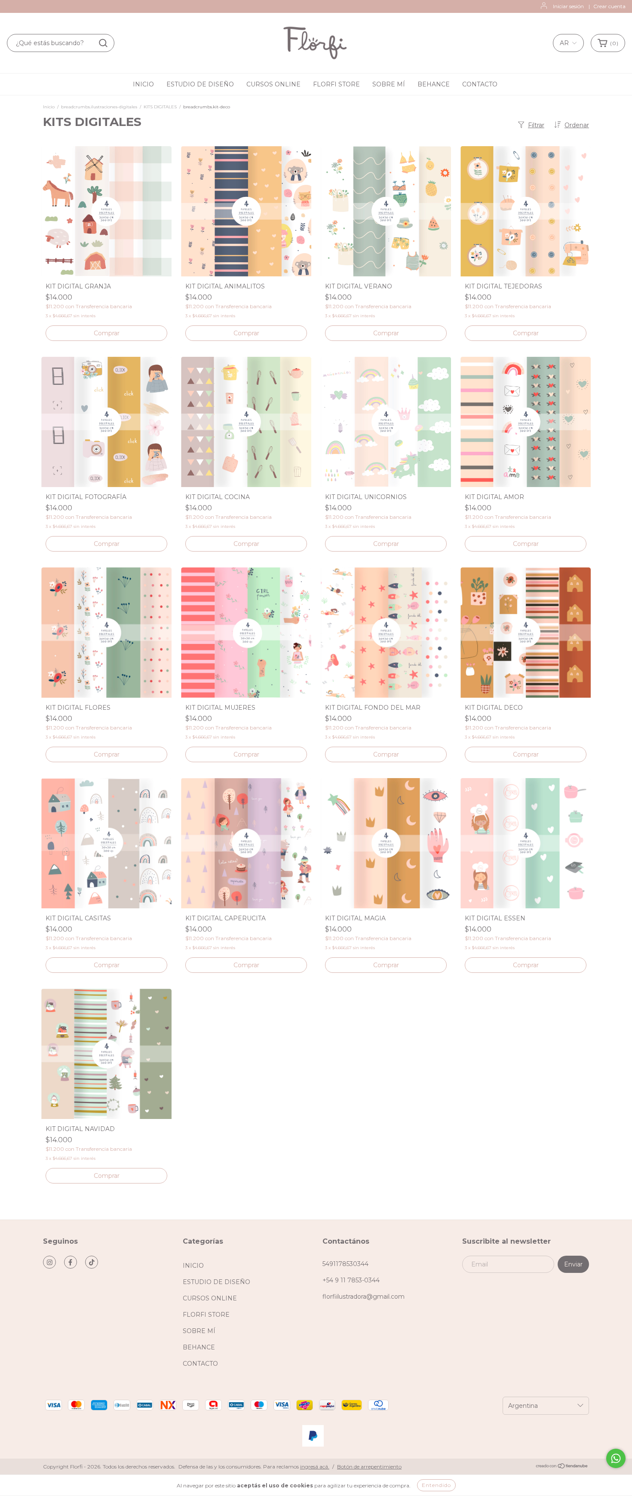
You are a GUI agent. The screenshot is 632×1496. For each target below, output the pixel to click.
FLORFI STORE (336, 84)
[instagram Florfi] (49, 1262)
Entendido (436, 1485)
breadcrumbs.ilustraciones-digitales (99, 107)
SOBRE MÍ (388, 84)
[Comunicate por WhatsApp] (616, 1458)
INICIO (143, 84)
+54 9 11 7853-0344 (351, 1280)
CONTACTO (479, 84)
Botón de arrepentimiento (369, 1466)
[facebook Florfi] (70, 1262)
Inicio (49, 107)
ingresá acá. (314, 1466)
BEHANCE (433, 84)
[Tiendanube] (562, 1467)
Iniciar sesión (568, 6)
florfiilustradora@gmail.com (363, 1296)
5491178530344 (345, 1264)
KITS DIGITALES (160, 107)
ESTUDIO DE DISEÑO (200, 84)
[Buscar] (103, 43)
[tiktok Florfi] (91, 1262)
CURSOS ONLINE (273, 84)
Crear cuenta (609, 6)
